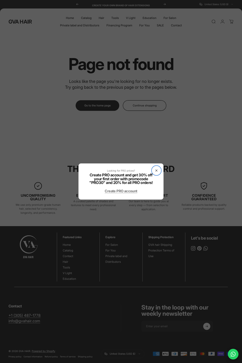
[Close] (156, 170)
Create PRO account (121, 191)
